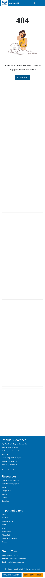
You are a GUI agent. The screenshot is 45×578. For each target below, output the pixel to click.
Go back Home (22, 77)
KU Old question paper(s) (10, 484)
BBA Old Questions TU (9, 464)
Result (4, 487)
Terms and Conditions (9, 538)
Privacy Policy (6, 535)
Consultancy (6, 501)
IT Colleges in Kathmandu (11, 451)
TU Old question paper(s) (10, 480)
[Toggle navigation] (41, 3)
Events (4, 525)
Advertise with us (7, 521)
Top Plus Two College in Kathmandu (14, 444)
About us (5, 518)
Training (4, 497)
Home (4, 514)
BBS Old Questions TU (9, 461)
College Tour (6, 490)
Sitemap (4, 542)
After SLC (5, 454)
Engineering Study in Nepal (11, 458)
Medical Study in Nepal (10, 447)
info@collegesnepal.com (15, 562)
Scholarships (6, 531)
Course (4, 494)
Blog (3, 528)
